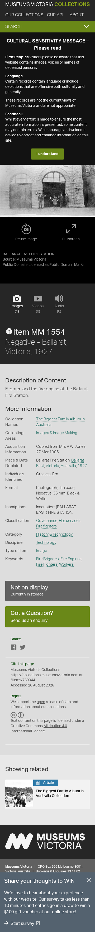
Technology (46, 543)
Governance (46, 521)
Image (41, 551)
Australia (68, 466)
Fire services (69, 521)
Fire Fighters (47, 564)
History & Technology (54, 534)
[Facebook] (14, 648)
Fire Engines (71, 559)
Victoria (52, 466)
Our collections (24, 15)
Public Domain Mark (66, 265)
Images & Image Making (56, 433)
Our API (55, 15)
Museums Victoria (47, 4)
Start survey (22, 923)
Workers (66, 564)
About (77, 15)
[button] (47, 26)
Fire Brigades (47, 559)
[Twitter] (22, 648)
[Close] (89, 881)
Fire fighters (46, 526)
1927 (82, 466)
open (41, 702)
